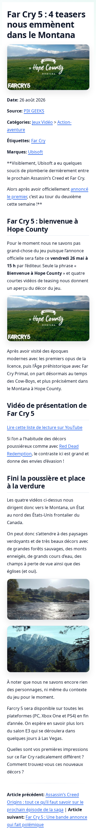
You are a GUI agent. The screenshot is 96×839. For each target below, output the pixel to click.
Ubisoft (35, 152)
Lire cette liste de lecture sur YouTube (44, 427)
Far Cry (38, 141)
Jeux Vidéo (42, 122)
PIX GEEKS (34, 111)
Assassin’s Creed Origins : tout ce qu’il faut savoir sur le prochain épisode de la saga (45, 802)
